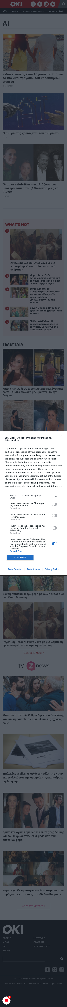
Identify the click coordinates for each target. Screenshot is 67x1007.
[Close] (61, 438)
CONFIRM (20, 557)
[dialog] (33, 503)
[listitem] (33, 496)
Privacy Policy (52, 569)
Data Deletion (15, 569)
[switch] (54, 504)
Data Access (33, 569)
